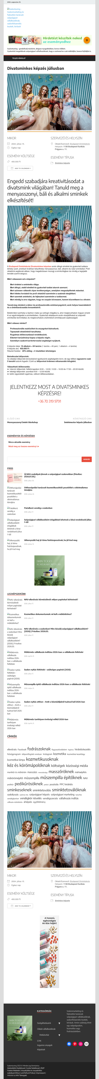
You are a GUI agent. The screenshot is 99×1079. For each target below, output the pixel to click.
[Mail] (86, 1044)
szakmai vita (24, 795)
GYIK (39, 1041)
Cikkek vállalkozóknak (46, 1029)
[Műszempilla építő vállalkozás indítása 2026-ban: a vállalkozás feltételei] (14, 684)
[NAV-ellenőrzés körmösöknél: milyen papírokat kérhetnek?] (14, 600)
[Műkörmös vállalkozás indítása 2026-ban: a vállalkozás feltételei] (14, 652)
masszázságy (43, 772)
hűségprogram (14, 754)
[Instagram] (91, 2)
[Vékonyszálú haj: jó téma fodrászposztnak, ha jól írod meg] (14, 540)
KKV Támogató (21, 1075)
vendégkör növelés (31, 798)
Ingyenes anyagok (44, 1045)
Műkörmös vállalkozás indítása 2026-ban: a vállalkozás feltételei (53, 652)
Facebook (22, 749)
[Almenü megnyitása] (59, 1023)
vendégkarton (13, 798)
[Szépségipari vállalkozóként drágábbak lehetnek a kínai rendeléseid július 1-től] (14, 520)
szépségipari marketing (62, 794)
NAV (85, 778)
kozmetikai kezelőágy (76, 754)
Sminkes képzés (62, 163)
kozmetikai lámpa (16, 759)
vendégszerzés (50, 798)
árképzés (28, 801)
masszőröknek (61, 771)
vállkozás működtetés (15, 802)
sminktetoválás (42, 790)
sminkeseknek (19, 789)
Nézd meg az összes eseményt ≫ (23, 446)
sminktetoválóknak (69, 789)
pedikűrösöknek (29, 783)
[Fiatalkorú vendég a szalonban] (14, 508)
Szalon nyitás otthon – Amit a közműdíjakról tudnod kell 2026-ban (54, 702)
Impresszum (40, 1073)
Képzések (41, 1049)
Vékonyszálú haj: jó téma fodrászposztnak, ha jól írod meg (50, 540)
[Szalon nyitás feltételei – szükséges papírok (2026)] (14, 670)
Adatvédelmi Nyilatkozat (16, 1068)
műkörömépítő (15, 778)
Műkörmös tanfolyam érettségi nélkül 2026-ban (46, 719)
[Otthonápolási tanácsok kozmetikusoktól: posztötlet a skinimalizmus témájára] (14, 488)
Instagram (47, 754)
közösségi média (77, 766)
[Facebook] (85, 2)
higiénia (71, 750)
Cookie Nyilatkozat (33, 1068)
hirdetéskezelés (83, 749)
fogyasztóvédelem (59, 749)
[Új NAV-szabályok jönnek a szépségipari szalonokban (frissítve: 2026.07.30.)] (14, 474)
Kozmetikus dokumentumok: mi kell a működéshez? (48, 614)
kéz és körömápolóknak (28, 765)
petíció (46, 785)
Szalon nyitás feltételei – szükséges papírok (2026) (47, 669)
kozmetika (59, 753)
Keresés (86, 459)
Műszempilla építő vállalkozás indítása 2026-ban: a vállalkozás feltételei (57, 684)
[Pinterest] (88, 2)
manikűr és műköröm (16, 772)
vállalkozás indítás (68, 798)
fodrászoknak (39, 748)
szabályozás (12, 794)
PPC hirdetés (66, 784)
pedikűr (10, 784)
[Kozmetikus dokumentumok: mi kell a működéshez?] (14, 614)
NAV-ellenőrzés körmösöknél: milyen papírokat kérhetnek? (51, 599)
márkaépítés (80, 772)
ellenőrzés (12, 749)
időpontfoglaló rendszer (32, 754)
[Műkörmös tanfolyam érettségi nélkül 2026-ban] (14, 719)
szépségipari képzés (39, 794)
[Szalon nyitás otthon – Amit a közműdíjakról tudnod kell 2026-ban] (14, 702)
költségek (58, 766)
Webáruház (44, 1035)
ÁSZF (43, 1068)
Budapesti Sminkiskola (80, 143)
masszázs (32, 772)
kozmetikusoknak (42, 759)
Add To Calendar (21, 168)
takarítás (79, 795)
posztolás (54, 784)
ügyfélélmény (39, 802)
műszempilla (31, 778)
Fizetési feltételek (13, 1070)
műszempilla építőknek (61, 777)
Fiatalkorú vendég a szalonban (38, 508)
